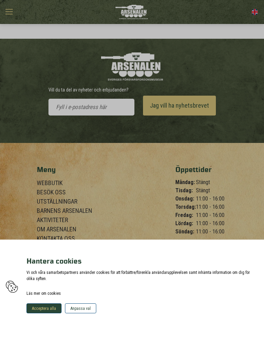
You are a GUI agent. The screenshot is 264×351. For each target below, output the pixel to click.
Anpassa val (80, 308)
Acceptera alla (44, 308)
